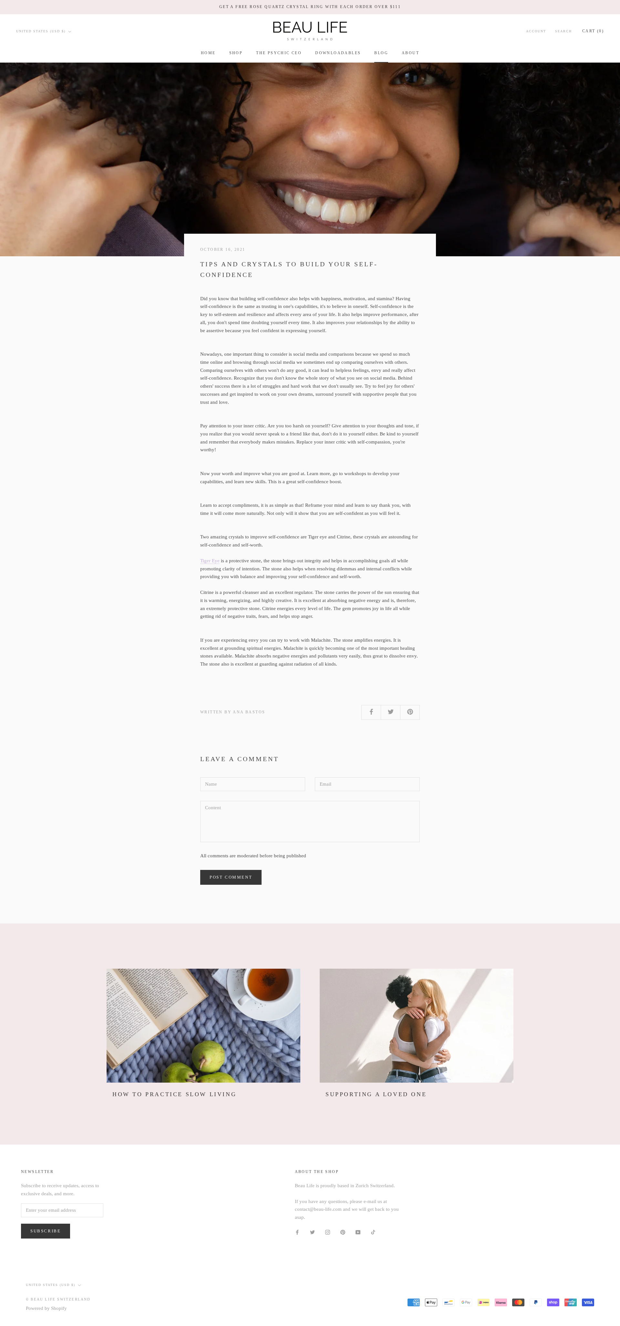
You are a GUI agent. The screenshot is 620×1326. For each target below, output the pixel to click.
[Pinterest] (342, 1232)
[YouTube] (358, 1232)
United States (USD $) (41, 31)
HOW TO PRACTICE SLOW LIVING (174, 1094)
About (410, 53)
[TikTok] (373, 1232)
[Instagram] (327, 1232)
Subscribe (45, 1231)
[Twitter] (312, 1232)
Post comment (231, 877)
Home (208, 53)
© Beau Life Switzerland (58, 1299)
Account (536, 31)
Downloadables (338, 53)
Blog (381, 53)
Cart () (593, 31)
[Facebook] (297, 1232)
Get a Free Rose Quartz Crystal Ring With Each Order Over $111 (310, 7)
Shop (236, 53)
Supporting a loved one (376, 1094)
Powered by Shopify (46, 1308)
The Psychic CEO (279, 53)
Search (563, 31)
